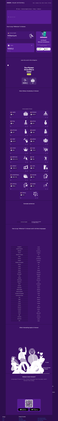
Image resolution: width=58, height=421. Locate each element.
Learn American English (41, 418)
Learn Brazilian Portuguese (42, 419)
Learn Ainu (20, 418)
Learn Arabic (21, 419)
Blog (3, 420)
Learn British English (22, 420)
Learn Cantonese (40, 420)
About (3, 418)
